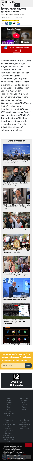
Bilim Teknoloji (9, 413)
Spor (9, 407)
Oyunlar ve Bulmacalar (16, 383)
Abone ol (10, 5)
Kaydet (28, 365)
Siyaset (8, 400)
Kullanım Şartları (9, 424)
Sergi (24, 409)
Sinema (24, 405)
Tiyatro (24, 407)
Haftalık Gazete (24, 429)
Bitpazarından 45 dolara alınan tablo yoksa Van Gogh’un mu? (16, 252)
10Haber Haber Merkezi (15, 15)
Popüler (9, 411)
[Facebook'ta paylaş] (6, 23)
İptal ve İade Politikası (9, 432)
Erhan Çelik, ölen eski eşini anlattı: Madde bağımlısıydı (15, 184)
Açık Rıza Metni (8, 435)
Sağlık (9, 409)
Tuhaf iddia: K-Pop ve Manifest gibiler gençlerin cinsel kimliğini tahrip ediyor (16, 207)
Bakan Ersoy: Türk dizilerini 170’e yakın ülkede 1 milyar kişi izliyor (15, 299)
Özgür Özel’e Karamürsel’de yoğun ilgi (15, 230)
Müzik (24, 402)
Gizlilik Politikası (8, 437)
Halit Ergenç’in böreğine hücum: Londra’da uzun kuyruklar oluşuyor (15, 274)
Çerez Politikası (7, 458)
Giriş (17, 5)
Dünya (9, 405)
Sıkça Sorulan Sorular (9, 441)
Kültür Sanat (6, 18)
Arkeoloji (24, 400)
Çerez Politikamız (8, 428)
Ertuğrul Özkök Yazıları (24, 425)
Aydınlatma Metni (9, 421)
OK (28, 444)
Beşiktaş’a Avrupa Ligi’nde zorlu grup (16, 344)
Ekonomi (9, 402)
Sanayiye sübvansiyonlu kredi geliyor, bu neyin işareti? (16, 162)
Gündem (9, 398)
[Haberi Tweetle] (2, 23)
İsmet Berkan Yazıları (24, 421)
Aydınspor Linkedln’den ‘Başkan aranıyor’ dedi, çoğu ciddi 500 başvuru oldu (14, 322)
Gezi (8, 416)
